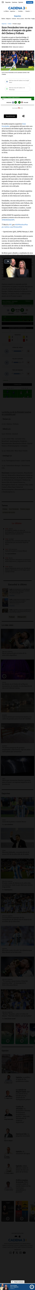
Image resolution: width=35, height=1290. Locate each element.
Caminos (14, 2)
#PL (10, 225)
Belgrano (8, 18)
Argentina (12, 11)
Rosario (28, 11)
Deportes (8, 2)
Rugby (33, 18)
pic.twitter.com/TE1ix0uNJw (12, 227)
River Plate (27, 18)
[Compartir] (23, 116)
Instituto (14, 18)
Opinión (20, 2)
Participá (29, 2)
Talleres (3, 18)
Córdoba (20, 11)
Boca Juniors (20, 18)
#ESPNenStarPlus (21, 225)
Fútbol (9, 23)
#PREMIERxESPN (8, 220)
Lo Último (6, 11)
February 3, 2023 (27, 232)
